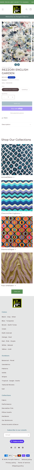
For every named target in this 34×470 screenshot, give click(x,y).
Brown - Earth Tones (9, 325)
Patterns (5, 368)
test (3, 389)
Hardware (5, 416)
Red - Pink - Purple (8, 341)
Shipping (4, 79)
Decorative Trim (7, 408)
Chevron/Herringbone (10, 213)
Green (4, 329)
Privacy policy (11, 462)
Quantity (4, 93)
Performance (6, 404)
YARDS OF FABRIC (11, 90)
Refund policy (27, 459)
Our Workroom (7, 420)
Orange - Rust (7, 337)
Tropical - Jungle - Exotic (11, 381)
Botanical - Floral (8, 360)
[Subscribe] (28, 435)
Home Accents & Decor (10, 424)
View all (17, 291)
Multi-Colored (7, 333)
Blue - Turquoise (8, 321)
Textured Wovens (8, 385)
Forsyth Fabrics (14, 459)
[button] (3, 9)
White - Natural (7, 345)
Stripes (4, 377)
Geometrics (6, 364)
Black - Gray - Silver (9, 317)
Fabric (4, 400)
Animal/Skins (6, 177)
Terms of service (24, 462)
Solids (4, 372)
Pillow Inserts (7, 412)
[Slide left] (15, 64)
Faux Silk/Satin (7, 285)
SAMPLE (26, 90)
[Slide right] (18, 64)
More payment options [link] (17, 113)
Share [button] (6, 118)
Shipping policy (18, 466)
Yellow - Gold (6, 349)
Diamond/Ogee (7, 249)
